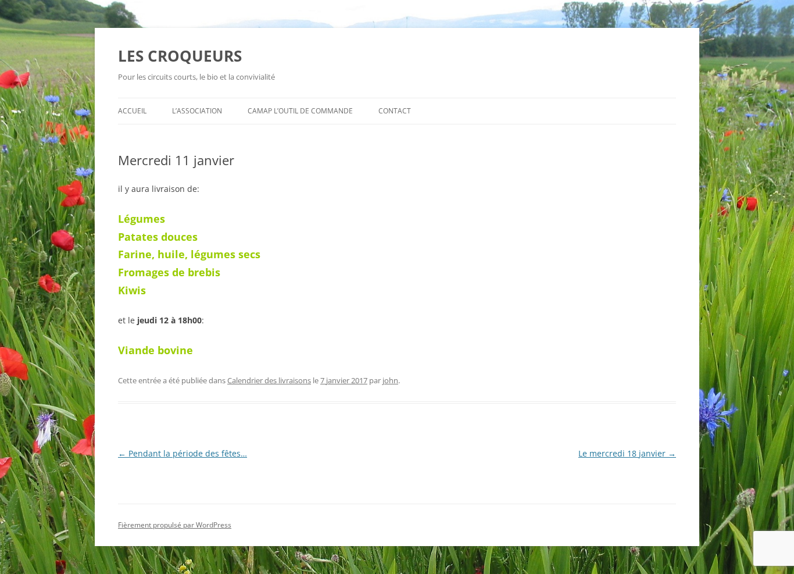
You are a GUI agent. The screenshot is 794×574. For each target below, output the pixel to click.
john (390, 380)
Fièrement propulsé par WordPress (174, 525)
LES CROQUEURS (180, 55)
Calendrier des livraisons (269, 380)
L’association (197, 111)
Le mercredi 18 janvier (627, 453)
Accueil (132, 111)
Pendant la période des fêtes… (182, 453)
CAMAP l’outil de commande (300, 111)
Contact (394, 111)
